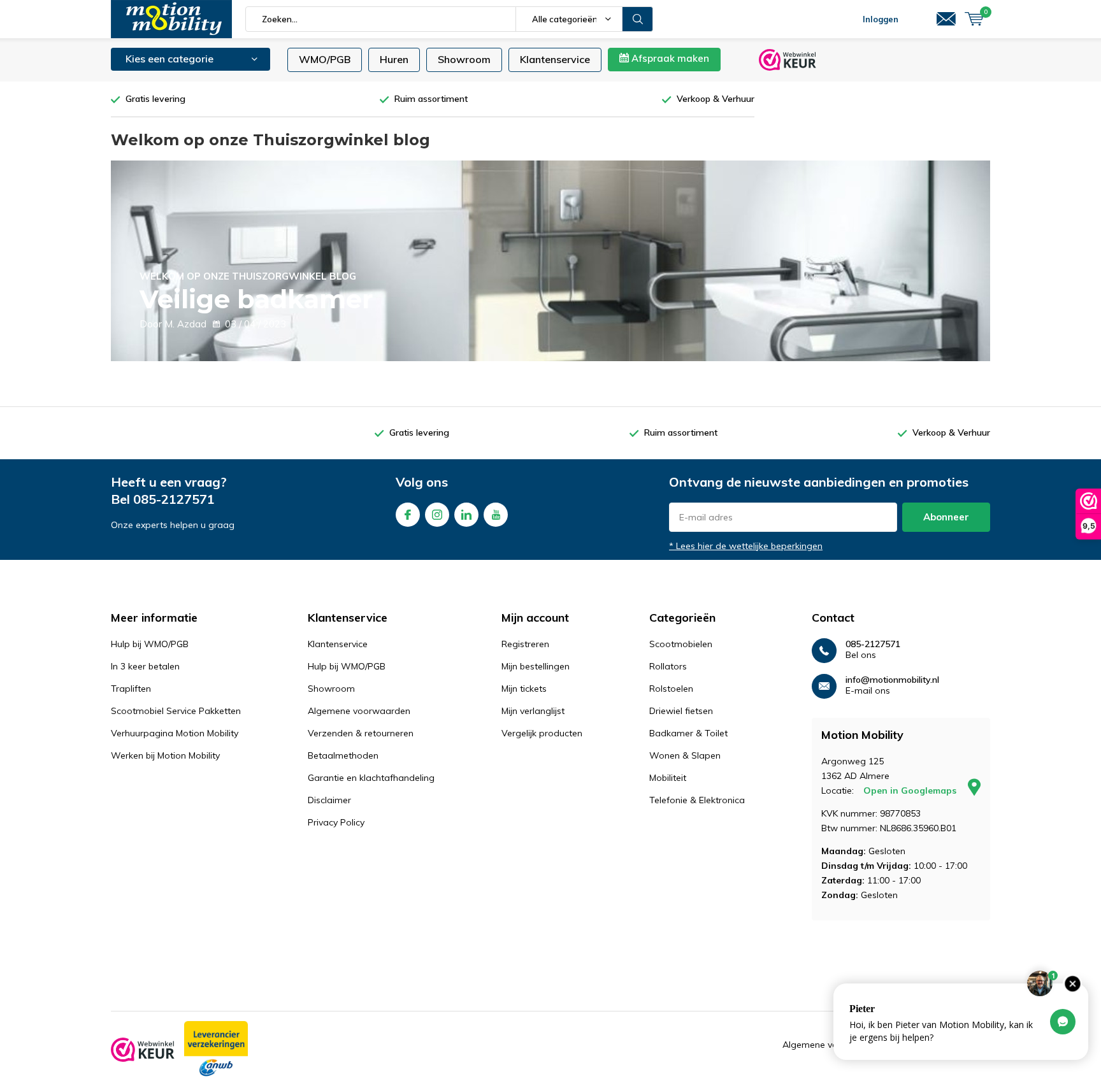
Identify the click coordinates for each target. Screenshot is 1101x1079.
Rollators (668, 666)
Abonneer (946, 517)
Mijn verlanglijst (533, 711)
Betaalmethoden (343, 755)
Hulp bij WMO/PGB (150, 644)
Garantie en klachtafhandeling (371, 777)
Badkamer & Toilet (688, 733)
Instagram (437, 515)
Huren (394, 59)
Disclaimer (329, 800)
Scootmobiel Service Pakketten (176, 711)
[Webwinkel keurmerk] (143, 1050)
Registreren (525, 644)
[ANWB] (216, 1049)
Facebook (408, 515)
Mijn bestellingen (535, 666)
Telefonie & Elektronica (697, 800)
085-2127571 (174, 499)
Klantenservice (555, 59)
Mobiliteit (667, 777)
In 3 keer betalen (145, 666)
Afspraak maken (669, 58)
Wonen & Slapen (685, 755)
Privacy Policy (336, 822)
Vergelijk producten (541, 733)
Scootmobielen (680, 644)
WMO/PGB (324, 59)
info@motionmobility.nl (892, 680)
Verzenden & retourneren (361, 733)
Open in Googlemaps (911, 790)
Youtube (496, 515)
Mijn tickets (524, 688)
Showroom (464, 59)
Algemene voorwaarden (359, 711)
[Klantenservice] (946, 19)
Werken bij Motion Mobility (165, 755)
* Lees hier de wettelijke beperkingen (746, 546)
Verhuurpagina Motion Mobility (174, 733)
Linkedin (466, 515)
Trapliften (131, 688)
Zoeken (637, 19)
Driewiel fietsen (681, 711)
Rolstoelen (671, 688)
